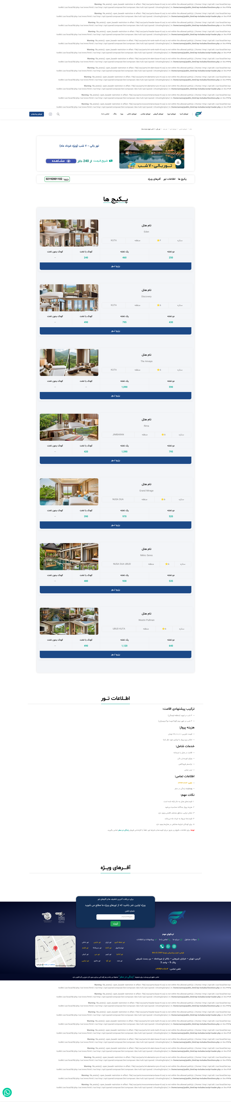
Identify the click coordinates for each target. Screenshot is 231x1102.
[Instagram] (174, 946)
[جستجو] (58, 114)
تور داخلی (85, 942)
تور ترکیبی (85, 961)
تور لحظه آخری (119, 942)
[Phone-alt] (162, 946)
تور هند (165, 129)
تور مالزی (97, 961)
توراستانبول (120, 948)
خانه (190, 129)
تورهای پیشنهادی (36, 114)
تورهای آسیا (173, 129)
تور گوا (108, 961)
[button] (102, 160)
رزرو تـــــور (115, 266)
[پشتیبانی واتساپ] (7, 1092)
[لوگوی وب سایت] (198, 114)
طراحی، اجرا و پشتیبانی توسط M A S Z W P (168, 953)
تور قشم (85, 948)
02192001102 (161, 969)
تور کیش (85, 954)
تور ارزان (108, 942)
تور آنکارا (108, 948)
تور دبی (97, 954)
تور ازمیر (108, 954)
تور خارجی (97, 942)
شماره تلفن (130, 911)
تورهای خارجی (183, 129)
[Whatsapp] (168, 946)
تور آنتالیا (119, 954)
